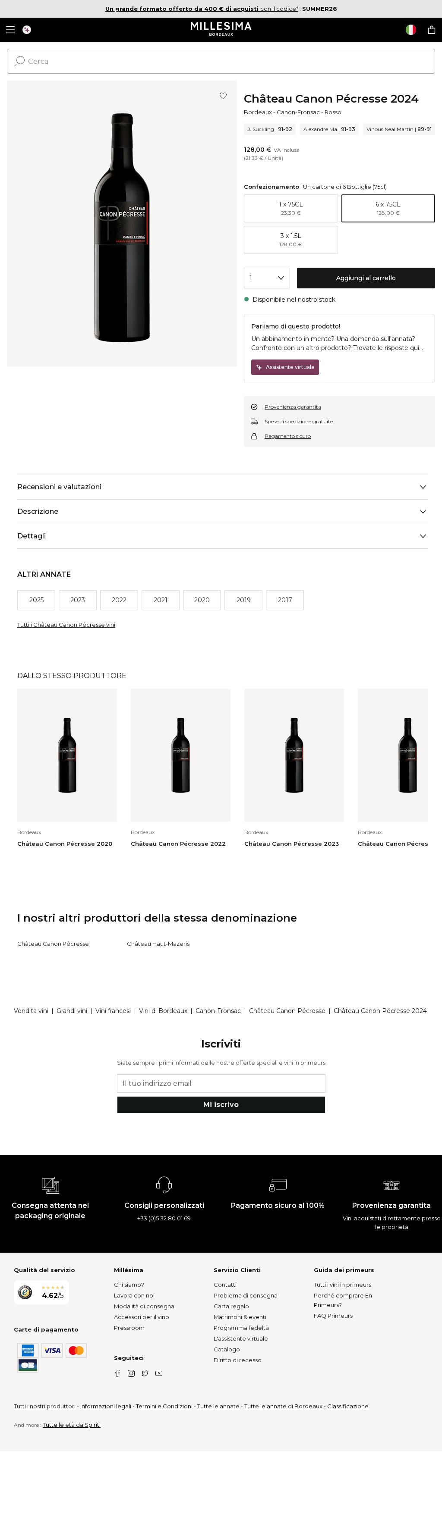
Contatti (225, 1284)
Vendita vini (31, 1011)
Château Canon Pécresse (53, 943)
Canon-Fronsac (298, 112)
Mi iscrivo (221, 1105)
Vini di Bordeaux (163, 1011)
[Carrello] (431, 30)
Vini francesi (113, 1011)
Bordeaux (258, 112)
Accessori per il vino (141, 1316)
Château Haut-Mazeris (158, 943)
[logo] (221, 30)
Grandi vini (72, 1011)
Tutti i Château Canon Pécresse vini (66, 624)
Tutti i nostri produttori (45, 1406)
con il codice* (201, 8)
